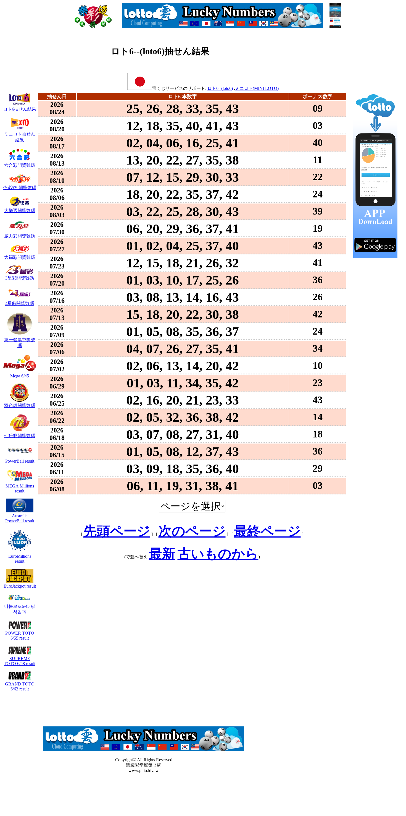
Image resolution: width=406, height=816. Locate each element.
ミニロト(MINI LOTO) (257, 88)
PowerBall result (19, 461)
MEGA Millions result (20, 488)
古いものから (218, 553)
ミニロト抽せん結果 (19, 137)
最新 (162, 553)
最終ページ (267, 531)
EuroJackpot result (20, 586)
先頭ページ (116, 531)
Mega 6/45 (19, 376)
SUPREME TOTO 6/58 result (19, 661)
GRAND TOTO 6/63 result (20, 686)
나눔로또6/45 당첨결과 (19, 609)
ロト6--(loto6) (220, 88)
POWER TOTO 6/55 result (19, 635)
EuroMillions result (19, 559)
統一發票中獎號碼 (19, 342)
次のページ (192, 531)
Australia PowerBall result (19, 518)
